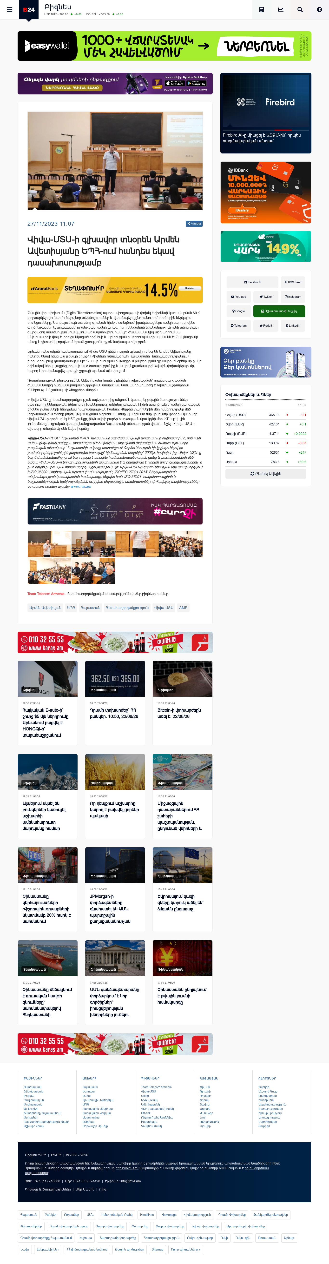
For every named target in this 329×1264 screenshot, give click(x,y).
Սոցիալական (33, 1104)
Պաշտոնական (34, 1100)
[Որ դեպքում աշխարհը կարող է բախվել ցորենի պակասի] (115, 772)
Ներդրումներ (267, 1122)
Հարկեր (263, 1087)
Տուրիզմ (264, 1126)
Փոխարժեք (140, 1226)
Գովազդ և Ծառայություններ (48, 1189)
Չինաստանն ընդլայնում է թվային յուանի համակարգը (182, 996)
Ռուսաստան (267, 1238)
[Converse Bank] (265, 362)
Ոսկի (229, 452)
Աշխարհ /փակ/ (34, 1126)
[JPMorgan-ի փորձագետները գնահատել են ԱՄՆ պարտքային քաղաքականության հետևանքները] (115, 865)
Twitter (267, 296)
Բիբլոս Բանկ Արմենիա (157, 1117)
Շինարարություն (270, 1113)
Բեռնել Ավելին (267, 474)
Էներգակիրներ (48, 1249)
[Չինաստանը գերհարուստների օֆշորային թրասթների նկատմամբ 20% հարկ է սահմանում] (48, 865)
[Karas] (115, 642)
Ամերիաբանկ (150, 1104)
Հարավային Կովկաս (97, 1113)
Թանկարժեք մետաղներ (270, 1215)
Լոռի (203, 1117)
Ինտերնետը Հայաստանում (42, 1113)
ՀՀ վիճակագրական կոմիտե (86, 1249)
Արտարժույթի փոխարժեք (246, 1226)
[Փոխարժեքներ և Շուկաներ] (280, 10)
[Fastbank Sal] (115, 511)
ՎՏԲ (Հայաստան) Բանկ (157, 1109)
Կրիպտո (166, 690)
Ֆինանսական (103, 690)
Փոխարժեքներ (31, 1226)
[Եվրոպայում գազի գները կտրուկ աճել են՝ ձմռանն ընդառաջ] (182, 865)
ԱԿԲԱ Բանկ (149, 1100)
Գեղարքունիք (209, 1122)
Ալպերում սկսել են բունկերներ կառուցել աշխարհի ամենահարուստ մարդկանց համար (44, 816)
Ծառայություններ (270, 1109)
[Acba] (266, 246)
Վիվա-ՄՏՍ (163, 608)
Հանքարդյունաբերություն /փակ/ (46, 1122)
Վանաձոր (206, 1113)
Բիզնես (58, 7)
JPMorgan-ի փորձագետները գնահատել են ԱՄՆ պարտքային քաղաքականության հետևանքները (110, 912)
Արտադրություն (269, 1117)
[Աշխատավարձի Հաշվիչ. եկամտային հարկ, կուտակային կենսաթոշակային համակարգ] (261, 10)
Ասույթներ (31, 1117)
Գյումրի (205, 1091)
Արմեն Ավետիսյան (45, 608)
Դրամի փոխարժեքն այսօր (69, 1226)
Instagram (294, 296)
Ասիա (87, 1096)
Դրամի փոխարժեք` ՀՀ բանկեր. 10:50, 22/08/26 (114, 713)
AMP (183, 608)
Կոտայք (205, 1096)
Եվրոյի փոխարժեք (205, 1226)
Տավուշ (205, 1104)
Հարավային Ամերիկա (98, 1109)
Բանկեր (50, 1215)
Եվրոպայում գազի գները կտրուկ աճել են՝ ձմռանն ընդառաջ (181, 902)
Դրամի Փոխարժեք (232, 1215)
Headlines (147, 1215)
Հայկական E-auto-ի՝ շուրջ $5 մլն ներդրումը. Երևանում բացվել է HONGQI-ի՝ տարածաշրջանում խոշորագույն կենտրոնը (264, 144)
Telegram (240, 325)
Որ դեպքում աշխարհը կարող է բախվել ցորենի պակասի (114, 809)
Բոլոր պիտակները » (186, 1249)
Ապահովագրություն (272, 1104)
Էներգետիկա (267, 1096)
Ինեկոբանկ (149, 1122)
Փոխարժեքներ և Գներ (248, 394)
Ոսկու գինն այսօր (200, 1238)
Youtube (240, 296)
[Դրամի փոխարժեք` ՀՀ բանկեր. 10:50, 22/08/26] (115, 679)
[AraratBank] (115, 290)
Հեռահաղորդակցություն (127, 608)
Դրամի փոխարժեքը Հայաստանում (46, 1238)
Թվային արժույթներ (129, 1249)
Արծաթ (289, 1238)
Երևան (205, 1087)
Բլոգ (102, 1189)
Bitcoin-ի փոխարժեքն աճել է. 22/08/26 (179, 713)
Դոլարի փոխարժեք (110, 1226)
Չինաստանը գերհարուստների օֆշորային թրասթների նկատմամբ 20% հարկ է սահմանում (47, 909)
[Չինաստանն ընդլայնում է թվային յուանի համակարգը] (182, 958)
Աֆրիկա (88, 1122)
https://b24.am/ (127, 1168)
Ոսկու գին (243, 1238)
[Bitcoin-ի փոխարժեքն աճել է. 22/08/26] (182, 679)
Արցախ (205, 1109)
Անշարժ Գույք (267, 1091)
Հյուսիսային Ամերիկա (98, 1100)
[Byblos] (115, 83)
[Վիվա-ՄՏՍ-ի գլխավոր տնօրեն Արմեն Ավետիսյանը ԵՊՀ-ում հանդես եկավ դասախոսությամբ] (49, 544)
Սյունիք (205, 1126)
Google (240, 311)
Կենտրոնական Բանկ (116, 1215)
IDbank (146, 1113)
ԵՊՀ (71, 608)
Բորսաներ (71, 1215)
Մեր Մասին (85, 1189)
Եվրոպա (89, 1091)
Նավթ (24, 1249)
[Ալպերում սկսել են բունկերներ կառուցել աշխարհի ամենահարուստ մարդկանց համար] (48, 772)
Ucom (145, 1096)
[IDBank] (266, 192)
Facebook (254, 282)
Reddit (267, 325)
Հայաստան (90, 608)
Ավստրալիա (91, 1117)
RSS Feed (294, 282)
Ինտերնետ (266, 1100)
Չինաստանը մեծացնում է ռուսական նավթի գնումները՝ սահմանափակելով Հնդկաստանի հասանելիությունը (47, 1005)
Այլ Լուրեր (31, 1109)
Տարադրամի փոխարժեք (118, 1238)
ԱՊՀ (86, 1104)
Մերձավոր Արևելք (95, 1126)
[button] (231, 130)
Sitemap (157, 1249)
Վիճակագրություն (197, 1215)
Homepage (169, 1215)
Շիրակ (204, 1100)
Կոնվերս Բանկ (151, 1126)
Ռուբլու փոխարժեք (170, 1226)
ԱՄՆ (90, 1215)
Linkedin (294, 325)
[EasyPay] (164, 46)
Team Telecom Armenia (156, 1087)
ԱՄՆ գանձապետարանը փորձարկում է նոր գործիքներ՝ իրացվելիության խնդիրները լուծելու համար (114, 1005)
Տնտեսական (102, 783)
